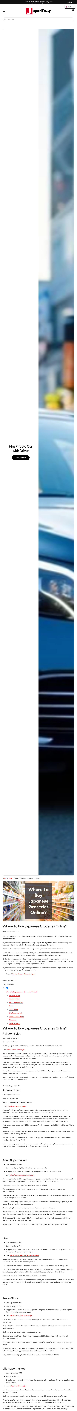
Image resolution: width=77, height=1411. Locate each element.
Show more (21, 457)
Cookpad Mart (14, 1023)
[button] (72, 11)
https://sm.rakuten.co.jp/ (15, 1050)
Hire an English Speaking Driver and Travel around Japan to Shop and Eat (38, 2)
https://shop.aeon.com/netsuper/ (22, 1175)
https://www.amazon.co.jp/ (16, 1106)
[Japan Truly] (38, 11)
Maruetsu (12, 1020)
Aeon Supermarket (16, 1002)
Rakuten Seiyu (14, 995)
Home (4, 878)
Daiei (11, 1006)
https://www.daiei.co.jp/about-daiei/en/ (24, 1255)
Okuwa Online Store (16, 1016)
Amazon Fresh (14, 999)
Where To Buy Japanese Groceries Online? (21, 992)
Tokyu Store (13, 1009)
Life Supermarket (15, 1013)
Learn (10, 878)
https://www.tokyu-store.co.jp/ (21, 1316)
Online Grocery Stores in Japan (23, 974)
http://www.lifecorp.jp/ (18, 1386)
